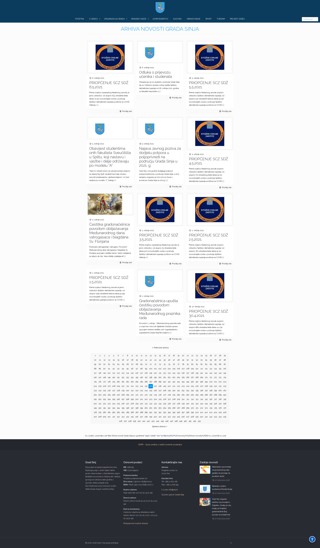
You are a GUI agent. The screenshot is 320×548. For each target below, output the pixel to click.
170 (206, 377)
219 (164, 386)
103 (164, 369)
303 (150, 399)
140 (201, 373)
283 (192, 395)
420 (155, 417)
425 (178, 417)
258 (210, 391)
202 (220, 382)
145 (224, 373)
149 (109, 377)
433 (215, 417)
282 (187, 395)
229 (210, 386)
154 (132, 377)
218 (159, 386)
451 (190, 421)
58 (225, 360)
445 (162, 421)
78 (183, 364)
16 (165, 356)
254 (192, 391)
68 (137, 364)
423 (169, 417)
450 (185, 421)
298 (127, 399)
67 (132, 364)
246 (155, 391)
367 (178, 408)
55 (211, 360)
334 (160, 404)
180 (118, 382)
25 (206, 356)
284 (196, 395)
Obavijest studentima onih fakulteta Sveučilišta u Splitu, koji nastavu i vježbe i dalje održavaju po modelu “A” (110, 157)
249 (169, 391)
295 (113, 399)
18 (174, 356)
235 (104, 391)
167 (192, 377)
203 (224, 382)
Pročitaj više (127, 111)
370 (192, 408)
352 (109, 408)
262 (95, 395)
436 (120, 421)
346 (215, 404)
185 (141, 382)
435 (224, 417)
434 (220, 417)
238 (118, 391)
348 (224, 404)
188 (155, 382)
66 (127, 364)
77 (178, 364)
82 (201, 364)
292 (99, 399)
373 (206, 408)
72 (155, 364)
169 (201, 377)
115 (220, 369)
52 (197, 360)
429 (197, 417)
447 (171, 421)
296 (118, 399)
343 (201, 404)
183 (132, 382)
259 (215, 391)
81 (197, 364)
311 (187, 399)
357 (132, 408)
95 (127, 369)
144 (220, 373)
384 (122, 412)
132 (164, 373)
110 (197, 369)
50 (188, 360)
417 (141, 417)
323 (109, 404)
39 (137, 360)
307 (169, 399)
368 (183, 408)
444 (157, 421)
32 (105, 360)
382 (113, 412)
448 (176, 421)
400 (197, 412)
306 (164, 399)
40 (141, 360)
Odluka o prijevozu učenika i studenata (155, 74)
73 (160, 364)
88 (95, 369)
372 (201, 408)
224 (187, 386)
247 (159, 391)
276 (160, 395)
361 (150, 408)
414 (127, 417)
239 (123, 391)
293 (104, 399)
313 (197, 399)
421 (160, 417)
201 (215, 382)
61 (104, 364)
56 (215, 360)
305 (160, 399)
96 (132, 369)
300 (136, 399)
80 (192, 364)
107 (183, 369)
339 (183, 404)
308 (174, 399)
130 (155, 373)
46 (169, 360)
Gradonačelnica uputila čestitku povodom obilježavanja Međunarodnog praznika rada (159, 309)
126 (136, 373)
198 (201, 382)
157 (146, 377)
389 (146, 412)
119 (104, 373)
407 (95, 417)
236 (109, 391)
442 (148, 421)
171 (211, 377)
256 (201, 391)
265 (109, 395)
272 (141, 395)
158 (150, 377)
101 (155, 369)
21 (188, 356)
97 (137, 369)
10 (137, 356)
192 (173, 382)
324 (113, 404)
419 (150, 417)
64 (118, 364)
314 (201, 399)
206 (104, 386)
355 (123, 408)
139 (197, 373)
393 (164, 412)
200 (210, 382)
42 (151, 360)
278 (169, 395)
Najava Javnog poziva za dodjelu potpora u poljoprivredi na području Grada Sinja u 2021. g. (160, 157)
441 (143, 421)
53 (201, 360)
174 (225, 377)
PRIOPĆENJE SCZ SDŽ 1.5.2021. (108, 279)
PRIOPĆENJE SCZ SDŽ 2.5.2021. (208, 237)
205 (99, 386)
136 (183, 373)
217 (155, 386)
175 (95, 382)
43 (155, 360)
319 (224, 399)
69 (141, 364)
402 (206, 412)
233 (95, 391)
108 (187, 369)
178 (109, 382)
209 (118, 386)
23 (197, 356)
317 (215, 399)
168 (197, 377)
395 (173, 412)
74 (165, 364)
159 (155, 377)
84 (211, 364)
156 (141, 377)
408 (100, 417)
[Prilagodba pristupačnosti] (312, 539)
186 (146, 382)
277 (164, 395)
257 (206, 391)
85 (215, 364)
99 (146, 369)
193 (178, 382)
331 (146, 404)
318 (220, 399)
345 (210, 404)
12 (146, 356)
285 (201, 395)
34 (114, 360)
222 (178, 386)
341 (192, 404)
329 (136, 404)
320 (95, 404)
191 (169, 382)
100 (150, 369)
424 (173, 417)
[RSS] (231, 543)
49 (183, 360)
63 (114, 364)
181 (123, 382)
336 (169, 404)
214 (141, 386)
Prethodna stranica (161, 348)
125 (132, 373)
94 (123, 369)
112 (206, 369)
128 (146, 373)
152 (123, 377)
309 (178, 399)
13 (151, 356)
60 (100, 364)
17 (169, 356)
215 (146, 386)
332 (150, 404)
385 (127, 412)
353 (113, 408)
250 (173, 391)
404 (215, 412)
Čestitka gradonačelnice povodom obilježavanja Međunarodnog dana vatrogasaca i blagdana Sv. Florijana (109, 233)
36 (123, 360)
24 (202, 356)
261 (224, 391)
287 (210, 395)
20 (183, 356)
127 (141, 373)
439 (134, 421)
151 (118, 377)
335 (164, 404)
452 (194, 421)
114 (215, 369)
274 (150, 395)
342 (197, 404)
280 (178, 395)
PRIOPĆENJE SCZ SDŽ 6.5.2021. (108, 85)
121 (113, 373)
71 (151, 364)
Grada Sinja (179, 495)
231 (220, 386)
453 (199, 421)
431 (206, 417)
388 (141, 412)
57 (220, 360)
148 (104, 377)
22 (192, 356)
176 (99, 382)
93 (118, 369)
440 (139, 421)
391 (155, 412)
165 (183, 377)
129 (150, 373)
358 (136, 408)
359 (141, 408)
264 (104, 395)
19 (178, 356)
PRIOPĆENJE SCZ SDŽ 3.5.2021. (158, 237)
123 (123, 373)
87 (225, 364)
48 (178, 360)
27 (215, 356)
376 (220, 408)
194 (183, 382)
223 (183, 386)
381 (109, 412)
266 (113, 395)
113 (211, 369)
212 (132, 386)
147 (99, 377)
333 (155, 404)
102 (159, 369)
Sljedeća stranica (159, 426)
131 (160, 373)
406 (224, 412)
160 (160, 377)
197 (197, 382)
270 (132, 395)
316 (210, 399)
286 (206, 395)
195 (187, 382)
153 (127, 377)
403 (210, 412)
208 (113, 386)
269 (127, 395)
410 (109, 417)
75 (169, 364)
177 (104, 382)
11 (141, 356)
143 (215, 373)
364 (164, 408)
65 (123, 364)
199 (206, 382)
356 (127, 408)
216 (150, 386)
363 (160, 408)
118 (99, 373)
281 (183, 395)
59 (95, 364)
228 (206, 386)
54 (206, 360)
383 (118, 412)
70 (146, 364)
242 (136, 391)
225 (192, 386)
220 (169, 386)
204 (95, 386)
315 (206, 399)
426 (183, 417)
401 (201, 412)
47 (174, 360)
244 (146, 391)
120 (109, 373)
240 (127, 391)
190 (164, 382)
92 (114, 369)
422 (164, 417)
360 (146, 408)
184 (136, 382)
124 (127, 373)
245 (150, 391)
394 (169, 412)
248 (164, 391)
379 (99, 412)
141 (206, 373)
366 (174, 408)
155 (137, 377)
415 (132, 417)
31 (100, 360)
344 (206, 404)
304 (155, 399)
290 (224, 395)
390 (150, 412)
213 (137, 386)
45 (165, 360)
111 (201, 369)
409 (104, 417)
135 (178, 373)
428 (192, 417)
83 (206, 364)
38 (132, 360)
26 (211, 356)
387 (136, 412)
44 (160, 360)
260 (220, 391)
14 (155, 356)
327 (127, 404)
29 (225, 356)
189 (159, 382)
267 (118, 395)
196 (192, 382)
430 (201, 417)
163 (173, 377)
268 (123, 395)
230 (215, 386)
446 (166, 421)
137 (187, 373)
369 (187, 408)
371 (197, 408)
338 (178, 404)
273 (146, 395)
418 (146, 417)
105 (173, 369)
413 (123, 417)
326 (122, 404)
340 (187, 404)
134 (173, 373)
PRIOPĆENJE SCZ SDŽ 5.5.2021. (208, 85)
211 (127, 386)
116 (224, 369)
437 (125, 421)
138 (192, 373)
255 (197, 391)
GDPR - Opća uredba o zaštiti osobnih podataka (160, 444)
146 (95, 377)
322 (104, 404)
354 (118, 408)
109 (192, 369)
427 (187, 417)
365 (169, 408)
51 (192, 360)
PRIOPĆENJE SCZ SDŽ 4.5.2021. (208, 161)
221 (173, 386)
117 (95, 373)
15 (160, 356)
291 (95, 399)
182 (127, 382)
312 (192, 399)
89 (100, 369)
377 (224, 408)
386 (132, 412)
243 (141, 391)
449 (180, 421)
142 (211, 373)
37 (127, 360)
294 (109, 399)
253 (187, 391)
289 (220, 395)
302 (146, 399)
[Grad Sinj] (160, 7)
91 (109, 369)
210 (123, 386)
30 (95, 360)
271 (137, 395)
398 (187, 412)
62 (109, 364)
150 (113, 377)
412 (118, 417)
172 (215, 377)
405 (220, 412)
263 (99, 395)
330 (141, 404)
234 (99, 391)
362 (155, 408)
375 (215, 408)
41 (146, 360)
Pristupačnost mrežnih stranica (135, 523)
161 (164, 377)
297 (123, 399)
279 (173, 395)
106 (178, 369)
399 (192, 412)
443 (153, 421)
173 (220, 377)
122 (118, 373)
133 (169, 373)
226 (196, 386)
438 (130, 421)
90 (104, 369)
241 (132, 391)
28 (220, 356)
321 (99, 404)
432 (210, 417)
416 (136, 417)
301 (141, 399)
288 (215, 395)
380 (104, 412)
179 (113, 382)
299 (132, 399)
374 (211, 408)
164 (178, 377)
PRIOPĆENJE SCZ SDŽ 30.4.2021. (208, 313)
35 (118, 360)
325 (118, 404)
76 (174, 364)
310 (183, 399)
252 (183, 391)
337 (173, 404)
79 (188, 364)
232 (224, 386)
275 (155, 395)
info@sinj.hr (173, 490)
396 (178, 412)
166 (187, 377)
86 (220, 364)
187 (150, 382)
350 (99, 408)
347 (220, 404)
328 (132, 404)
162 (169, 377)
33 (109, 360)
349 (95, 408)
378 (95, 412)
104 (169, 369)
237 (113, 391)
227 (201, 386)
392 (160, 412)
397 (183, 412)
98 (141, 369)
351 (104, 408)
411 (113, 417)
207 (109, 386)
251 (178, 391)
